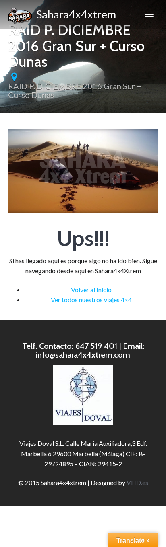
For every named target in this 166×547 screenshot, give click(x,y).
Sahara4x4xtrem (74, 14)
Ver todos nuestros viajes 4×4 (91, 299)
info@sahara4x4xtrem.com (83, 355)
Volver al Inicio (91, 289)
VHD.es (137, 482)
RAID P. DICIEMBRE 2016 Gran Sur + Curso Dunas (74, 90)
